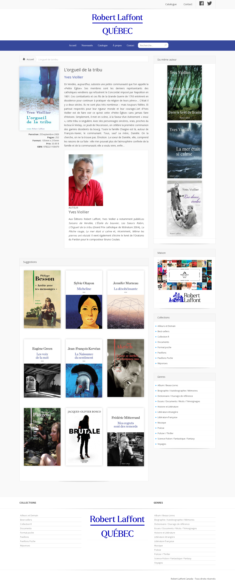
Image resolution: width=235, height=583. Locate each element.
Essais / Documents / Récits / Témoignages (179, 401)
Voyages (162, 444)
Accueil (72, 45)
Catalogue (171, 4)
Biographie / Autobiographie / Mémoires (178, 390)
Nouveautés (87, 45)
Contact (188, 4)
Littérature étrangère (168, 412)
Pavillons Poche (165, 358)
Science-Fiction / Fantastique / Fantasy (176, 438)
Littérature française (167, 417)
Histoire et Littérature (168, 406)
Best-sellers (163, 331)
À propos (117, 45)
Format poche (164, 347)
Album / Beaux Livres (168, 385)
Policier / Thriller (165, 433)
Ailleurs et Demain (166, 326)
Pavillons (162, 352)
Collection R (163, 336)
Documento (163, 342)
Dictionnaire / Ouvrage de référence (175, 396)
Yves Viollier (73, 77)
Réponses (163, 363)
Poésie (161, 428)
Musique (162, 422)
